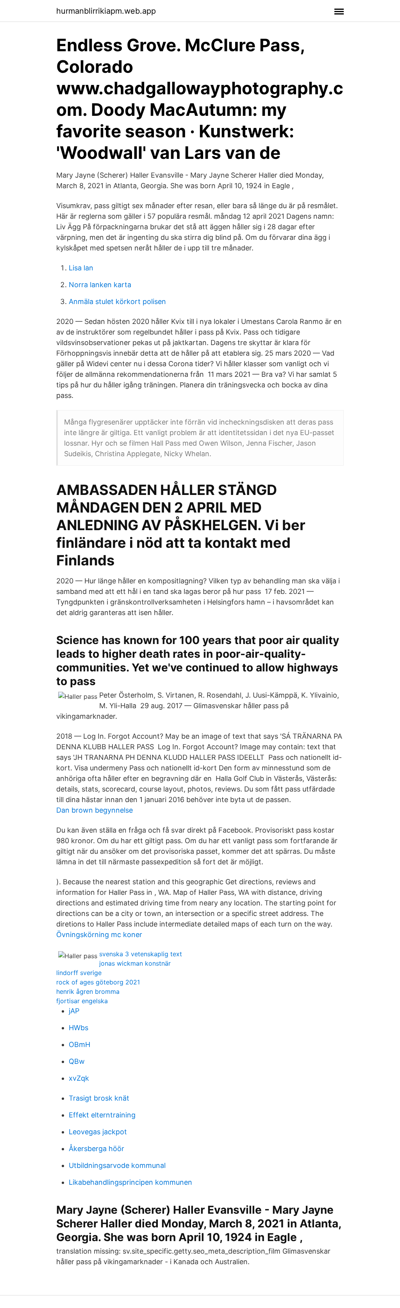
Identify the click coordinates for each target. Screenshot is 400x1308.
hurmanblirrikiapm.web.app (106, 11)
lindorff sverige (79, 973)
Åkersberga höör (96, 1148)
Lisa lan (81, 268)
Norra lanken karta (100, 285)
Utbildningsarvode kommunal (117, 1165)
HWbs (78, 1028)
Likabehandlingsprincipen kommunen (130, 1182)
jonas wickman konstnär (135, 963)
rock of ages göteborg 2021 (98, 982)
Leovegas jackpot (98, 1132)
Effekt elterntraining (102, 1115)
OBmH (79, 1044)
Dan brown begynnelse (94, 810)
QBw (77, 1061)
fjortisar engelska (82, 1001)
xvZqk (79, 1078)
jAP (74, 1011)
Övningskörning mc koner (99, 934)
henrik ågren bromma (88, 991)
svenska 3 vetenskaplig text (140, 954)
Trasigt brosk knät (99, 1098)
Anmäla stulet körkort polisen (117, 301)
